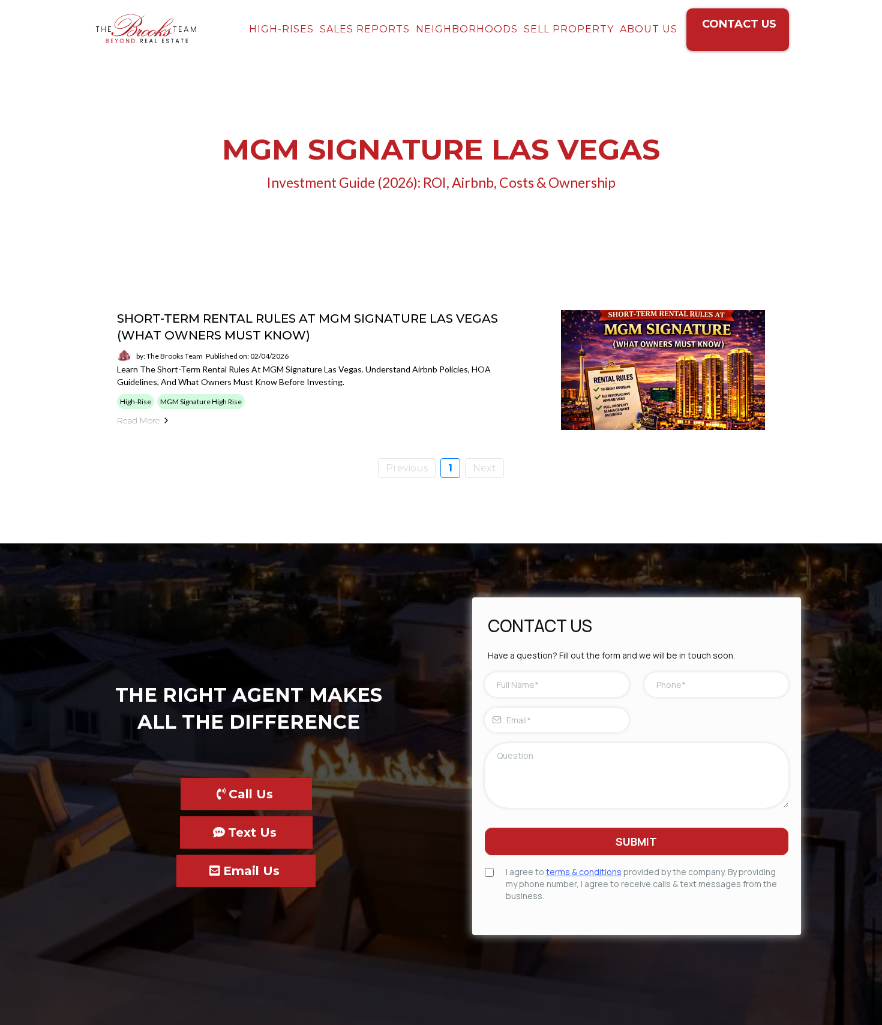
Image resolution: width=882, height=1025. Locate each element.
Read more (138, 420)
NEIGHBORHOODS (467, 29)
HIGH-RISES (281, 29)
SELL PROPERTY (569, 29)
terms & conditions (584, 871)
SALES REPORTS (365, 29)
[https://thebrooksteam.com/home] (145, 30)
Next (484, 468)
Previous (407, 468)
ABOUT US (648, 29)
